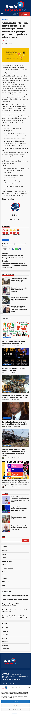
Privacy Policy (5, 683)
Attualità (4, 554)
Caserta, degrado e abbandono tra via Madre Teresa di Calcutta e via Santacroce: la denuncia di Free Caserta (14, 617)
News (3, 575)
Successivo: (15, 264)
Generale (4, 564)
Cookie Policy (14, 713)
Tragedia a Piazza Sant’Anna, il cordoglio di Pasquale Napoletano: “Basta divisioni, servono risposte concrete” (6, 309)
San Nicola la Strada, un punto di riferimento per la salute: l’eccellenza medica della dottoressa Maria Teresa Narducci (6, 500)
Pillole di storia (5, 582)
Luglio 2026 (5, 631)
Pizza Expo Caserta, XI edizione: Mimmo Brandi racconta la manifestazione (13, 342)
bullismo (8, 243)
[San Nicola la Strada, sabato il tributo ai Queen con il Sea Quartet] (15, 357)
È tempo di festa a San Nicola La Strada (6, 519)
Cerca (3, 536)
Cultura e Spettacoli (7, 561)
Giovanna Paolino (7, 426)
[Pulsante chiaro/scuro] (14, 14)
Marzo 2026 (5, 645)
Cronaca (4, 557)
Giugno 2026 (5, 635)
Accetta (15, 701)
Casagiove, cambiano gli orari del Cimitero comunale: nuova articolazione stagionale (6, 281)
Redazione (7, 41)
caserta (12, 243)
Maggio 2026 (5, 638)
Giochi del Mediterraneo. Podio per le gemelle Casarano (15, 599)
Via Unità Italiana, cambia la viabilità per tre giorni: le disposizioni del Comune (6, 300)
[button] (29, 687)
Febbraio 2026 (5, 649)
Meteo (3, 571)
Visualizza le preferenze (15, 709)
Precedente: (13, 256)
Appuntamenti (6, 19)
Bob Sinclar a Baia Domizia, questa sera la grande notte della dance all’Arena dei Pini (14, 423)
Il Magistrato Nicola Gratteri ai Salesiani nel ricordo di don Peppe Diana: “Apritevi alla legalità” (6, 509)
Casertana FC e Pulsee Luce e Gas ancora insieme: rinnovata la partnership (6, 291)
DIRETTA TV (26, 14)
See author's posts (15, 219)
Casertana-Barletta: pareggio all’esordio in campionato (15, 595)
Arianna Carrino (7, 345)
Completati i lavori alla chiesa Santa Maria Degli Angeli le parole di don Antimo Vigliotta (6, 528)
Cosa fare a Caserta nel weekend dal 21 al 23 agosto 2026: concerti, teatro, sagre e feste (15, 396)
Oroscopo (4, 578)
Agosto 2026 (5, 628)
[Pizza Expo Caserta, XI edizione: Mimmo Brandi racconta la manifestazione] (15, 331)
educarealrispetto (18, 243)
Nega (15, 705)
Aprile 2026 (5, 642)
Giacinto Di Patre (7, 486)
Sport (3, 585)
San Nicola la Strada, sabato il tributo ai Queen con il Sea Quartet (13, 369)
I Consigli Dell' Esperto (7, 568)
